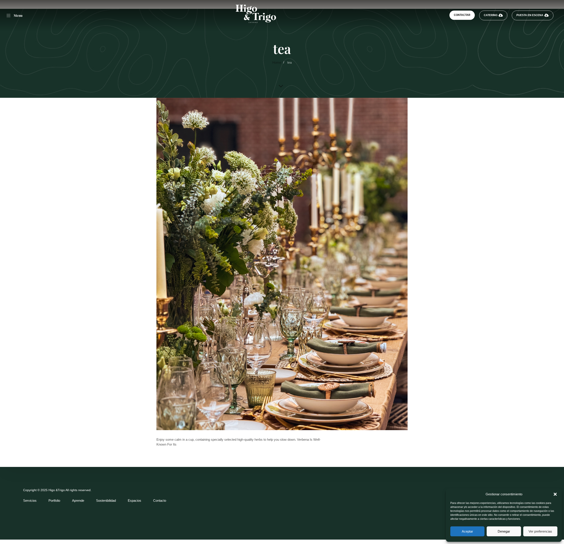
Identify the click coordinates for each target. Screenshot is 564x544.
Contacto (159, 500)
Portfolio (54, 500)
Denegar (504, 531)
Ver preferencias (540, 531)
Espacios (134, 500)
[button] (555, 494)
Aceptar (467, 531)
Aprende (78, 500)
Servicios (30, 500)
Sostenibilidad (106, 500)
